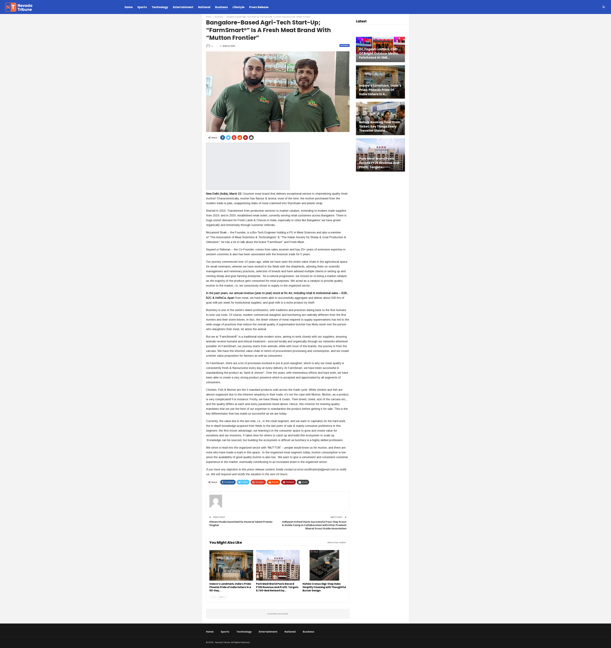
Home (129, 7)
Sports (142, 7)
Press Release (258, 7)
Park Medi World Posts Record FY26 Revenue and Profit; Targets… (379, 163)
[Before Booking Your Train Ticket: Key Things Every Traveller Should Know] (380, 118)
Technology (160, 7)
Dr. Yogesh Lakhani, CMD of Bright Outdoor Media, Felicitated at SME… (379, 53)
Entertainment (183, 7)
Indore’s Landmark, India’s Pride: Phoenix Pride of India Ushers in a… (380, 90)
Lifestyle (238, 7)
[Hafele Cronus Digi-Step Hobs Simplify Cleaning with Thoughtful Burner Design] (324, 565)
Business (221, 7)
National (204, 7)
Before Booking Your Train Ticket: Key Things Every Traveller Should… (379, 126)
